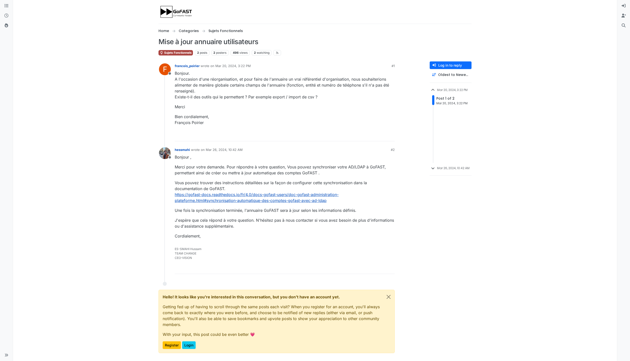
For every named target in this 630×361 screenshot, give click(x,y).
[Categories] (6, 6)
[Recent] (6, 16)
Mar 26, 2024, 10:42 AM (224, 150)
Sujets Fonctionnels (177, 52)
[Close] (388, 297)
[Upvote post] (373, 135)
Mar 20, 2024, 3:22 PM (233, 66)
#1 (393, 66)
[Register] (623, 16)
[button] (6, 355)
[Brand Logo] (176, 12)
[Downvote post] (390, 135)
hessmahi (182, 150)
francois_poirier (187, 66)
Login (188, 345)
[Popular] (6, 26)
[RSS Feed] (277, 52)
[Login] (623, 6)
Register (172, 345)
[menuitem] (623, 6)
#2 (393, 150)
